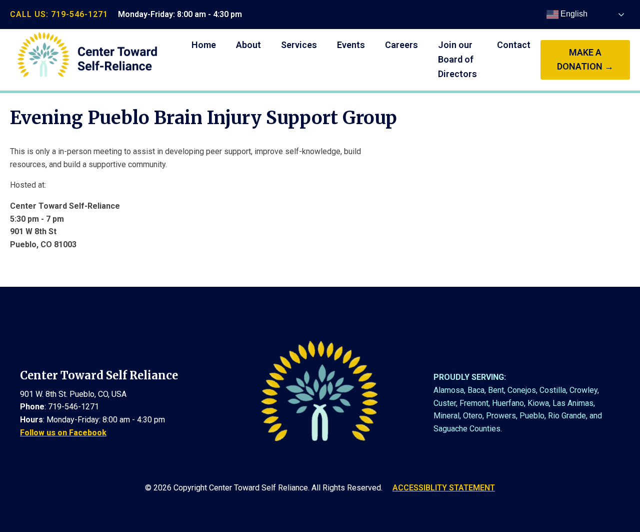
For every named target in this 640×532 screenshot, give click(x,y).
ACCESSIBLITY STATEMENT (443, 487)
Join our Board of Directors (457, 59)
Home (204, 45)
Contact (513, 45)
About (248, 45)
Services (299, 45)
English (573, 14)
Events (351, 45)
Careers (401, 45)
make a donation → (585, 59)
